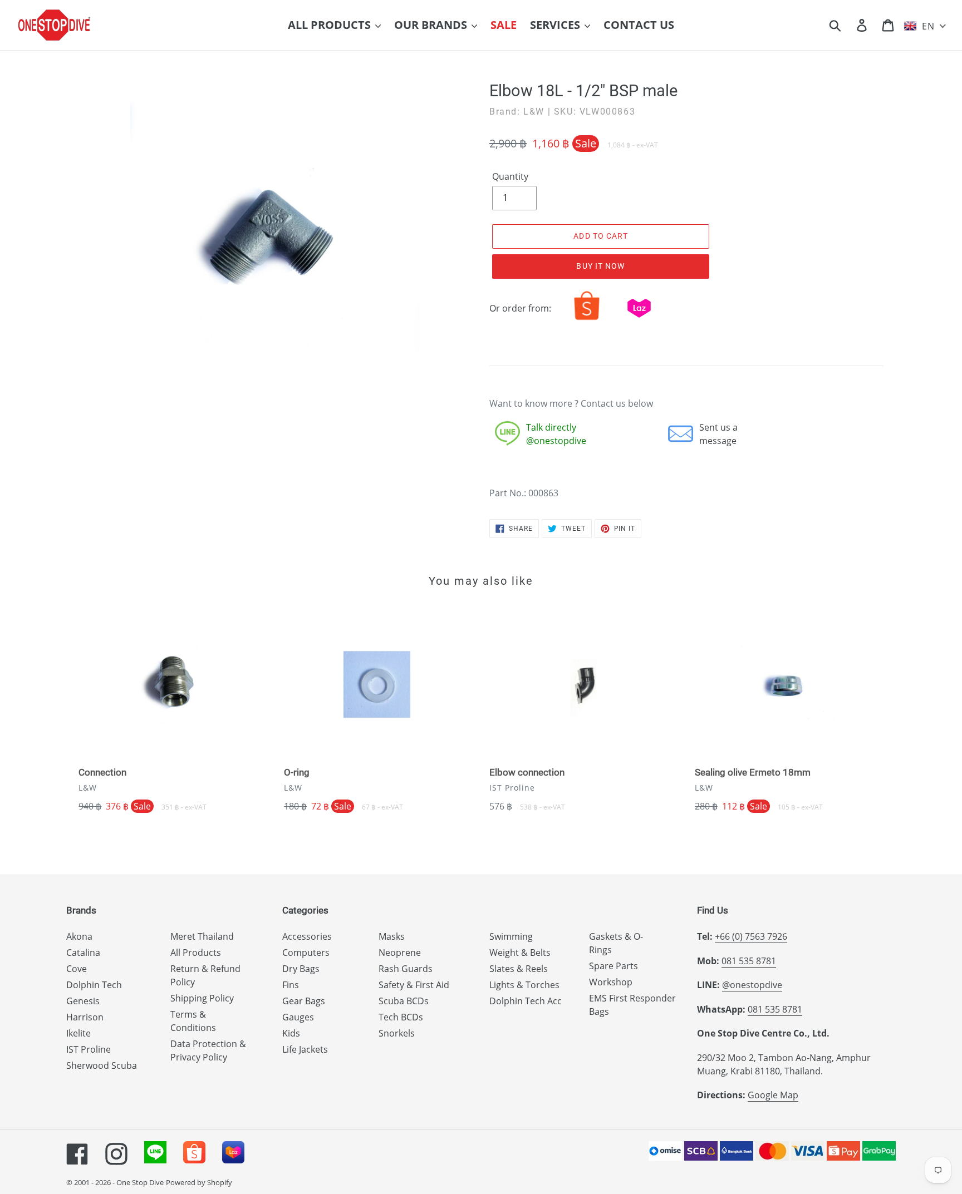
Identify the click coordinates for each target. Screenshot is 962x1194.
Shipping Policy (202, 998)
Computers (306, 952)
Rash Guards (406, 969)
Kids (291, 1033)
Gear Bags (303, 1001)
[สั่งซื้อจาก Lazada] (639, 320)
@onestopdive (752, 985)
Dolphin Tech (94, 985)
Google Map (773, 1095)
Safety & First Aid (414, 985)
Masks (392, 936)
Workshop (610, 982)
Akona (79, 936)
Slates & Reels (518, 969)
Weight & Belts (520, 952)
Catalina (83, 952)
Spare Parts (613, 966)
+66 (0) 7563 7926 (751, 936)
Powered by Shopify (199, 1182)
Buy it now (600, 266)
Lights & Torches (524, 985)
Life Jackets (305, 1049)
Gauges (298, 1017)
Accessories (307, 936)
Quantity (510, 176)
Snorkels (397, 1033)
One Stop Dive (140, 1182)
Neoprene (400, 952)
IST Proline (88, 1049)
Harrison (85, 1017)
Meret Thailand (202, 936)
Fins (290, 985)
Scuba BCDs (404, 1001)
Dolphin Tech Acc (525, 1001)
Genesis (83, 1001)
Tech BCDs (401, 1017)
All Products (195, 952)
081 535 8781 (748, 961)
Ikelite (78, 1033)
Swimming (511, 936)
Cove (76, 969)
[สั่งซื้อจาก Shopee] (586, 320)
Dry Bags (301, 969)
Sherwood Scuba (101, 1065)
